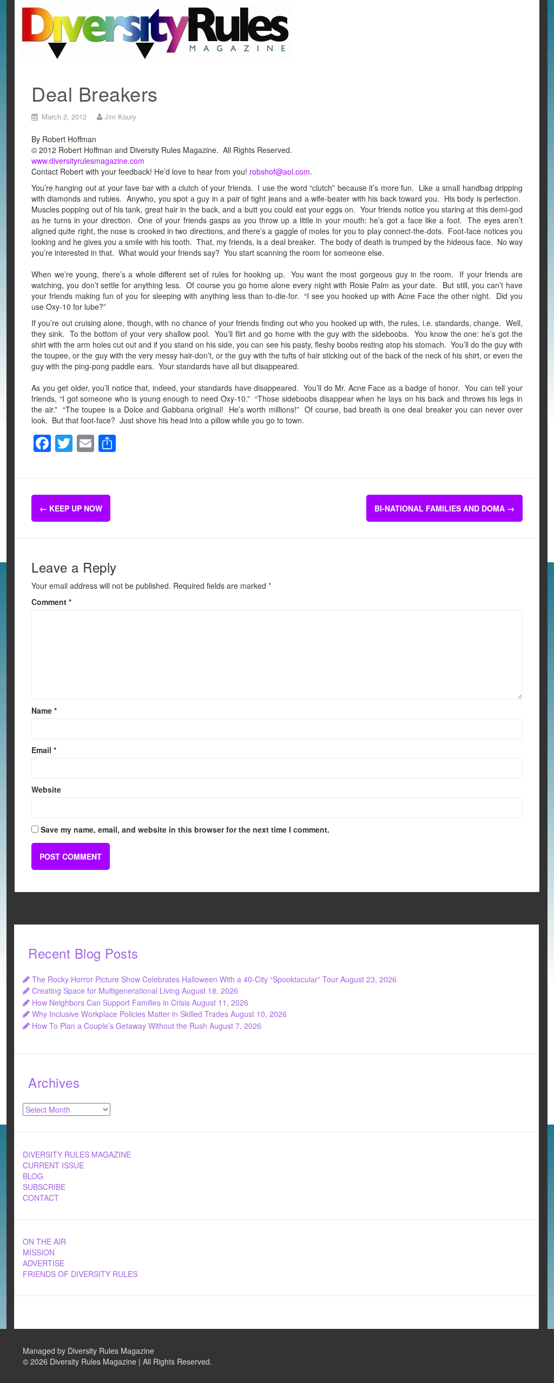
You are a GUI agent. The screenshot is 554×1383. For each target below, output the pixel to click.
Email (43, 749)
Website (46, 789)
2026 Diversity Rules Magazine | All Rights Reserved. (121, 1361)
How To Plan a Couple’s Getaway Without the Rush (119, 1025)
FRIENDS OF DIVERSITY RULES (80, 1273)
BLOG (33, 1176)
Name (44, 710)
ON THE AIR (44, 1241)
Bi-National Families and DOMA (444, 508)
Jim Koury (120, 116)
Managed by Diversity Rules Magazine (88, 1350)
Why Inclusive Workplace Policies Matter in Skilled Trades (130, 1013)
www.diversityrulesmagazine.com (87, 160)
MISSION (39, 1252)
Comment (51, 601)
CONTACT (41, 1197)
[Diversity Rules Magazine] (156, 31)
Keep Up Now (70, 508)
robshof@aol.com (279, 171)
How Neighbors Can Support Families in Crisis (111, 1002)
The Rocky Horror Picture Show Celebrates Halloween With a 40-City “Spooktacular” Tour (185, 979)
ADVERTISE (43, 1263)
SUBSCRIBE (44, 1186)
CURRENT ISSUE (53, 1165)
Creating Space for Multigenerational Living (106, 990)
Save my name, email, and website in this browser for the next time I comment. (185, 829)
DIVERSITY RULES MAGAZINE (77, 1154)
